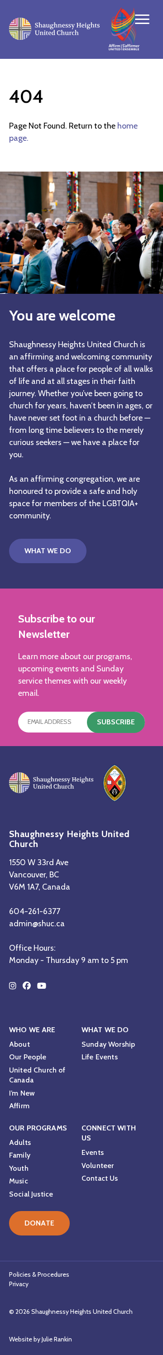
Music (18, 1181)
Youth (19, 1168)
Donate (39, 1223)
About (19, 1044)
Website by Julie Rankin (40, 1339)
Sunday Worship (108, 1044)
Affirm (19, 1105)
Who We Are (32, 1029)
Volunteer (98, 1165)
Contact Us (100, 1178)
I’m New (22, 1093)
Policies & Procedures (39, 1274)
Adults (20, 1142)
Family (19, 1155)
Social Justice (31, 1194)
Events (93, 1152)
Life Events (100, 1057)
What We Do (47, 550)
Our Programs (38, 1128)
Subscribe (116, 722)
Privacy (19, 1284)
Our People (28, 1057)
